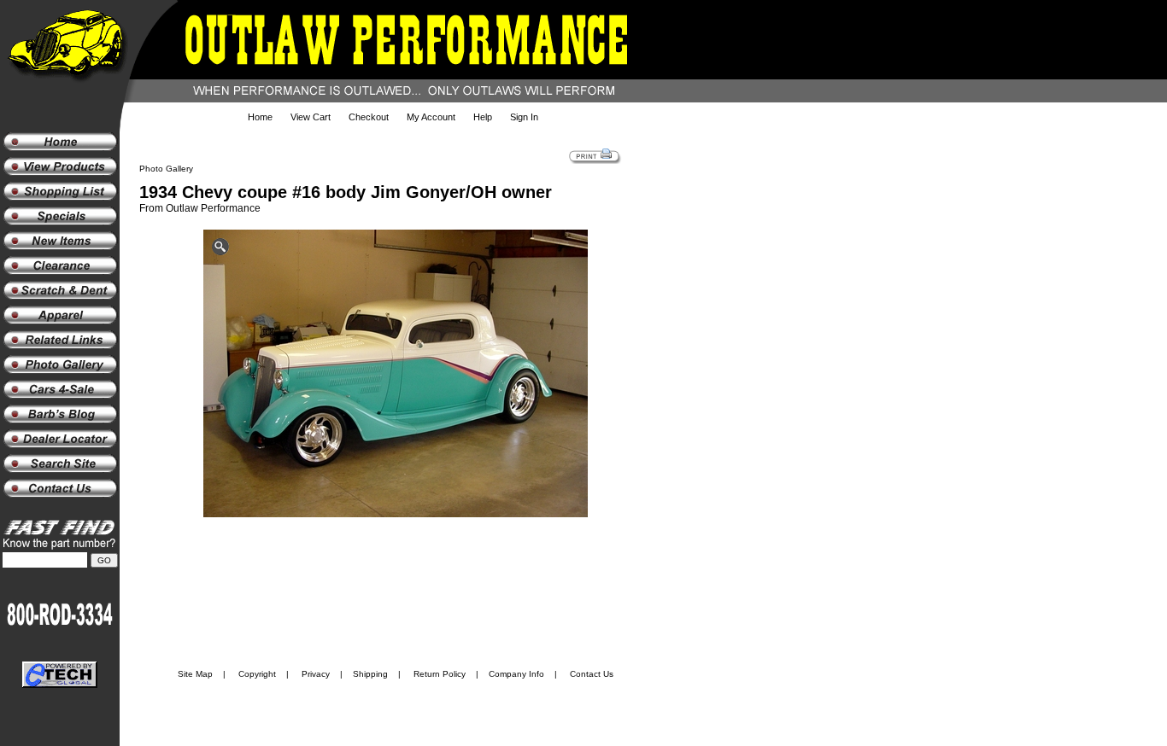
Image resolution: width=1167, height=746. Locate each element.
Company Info (516, 674)
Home (260, 117)
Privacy (316, 674)
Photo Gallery (166, 168)
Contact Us (591, 674)
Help (482, 117)
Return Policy (439, 674)
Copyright (257, 674)
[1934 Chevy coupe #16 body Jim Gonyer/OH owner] (395, 376)
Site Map (195, 674)
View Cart (310, 117)
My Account (431, 117)
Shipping (370, 674)
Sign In (524, 117)
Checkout (369, 117)
